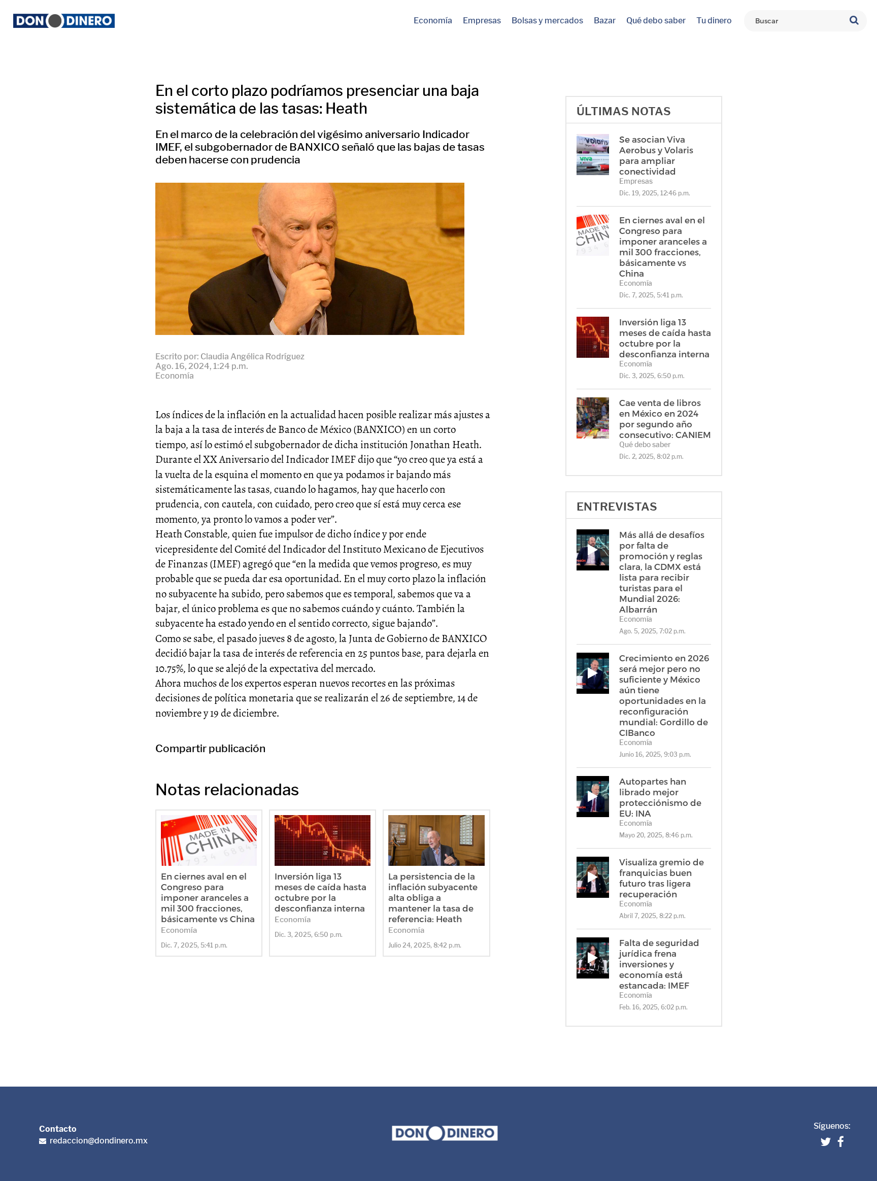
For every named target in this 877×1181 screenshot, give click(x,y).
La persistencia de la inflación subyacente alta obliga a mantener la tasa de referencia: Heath (433, 897)
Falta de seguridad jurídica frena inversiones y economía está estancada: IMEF (659, 963)
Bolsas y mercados (547, 20)
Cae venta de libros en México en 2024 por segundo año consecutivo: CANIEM (665, 418)
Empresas (482, 20)
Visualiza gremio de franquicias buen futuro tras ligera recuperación (661, 878)
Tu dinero (714, 20)
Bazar (605, 20)
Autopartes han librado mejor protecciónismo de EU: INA (660, 797)
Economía (433, 20)
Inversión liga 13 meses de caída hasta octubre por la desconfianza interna (320, 892)
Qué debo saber (656, 20)
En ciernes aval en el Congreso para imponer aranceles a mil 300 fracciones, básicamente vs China (208, 897)
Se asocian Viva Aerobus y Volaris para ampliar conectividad (656, 155)
